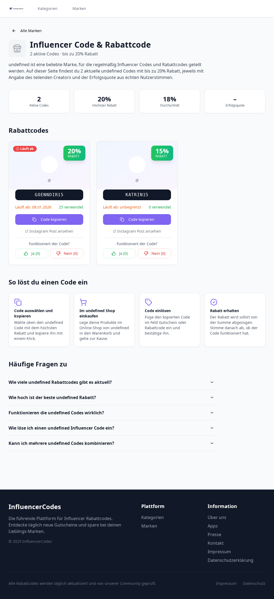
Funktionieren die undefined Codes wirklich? (56, 413)
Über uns (217, 517)
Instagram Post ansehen (51, 231)
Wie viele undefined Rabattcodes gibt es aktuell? (60, 382)
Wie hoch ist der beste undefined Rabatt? (52, 397)
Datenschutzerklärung (230, 560)
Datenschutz (254, 583)
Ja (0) (35, 253)
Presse (214, 534)
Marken (79, 8)
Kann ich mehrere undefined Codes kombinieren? (61, 443)
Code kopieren (54, 219)
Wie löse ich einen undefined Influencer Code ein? (61, 428)
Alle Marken (31, 30)
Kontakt (216, 543)
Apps (213, 526)
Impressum (219, 552)
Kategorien (48, 8)
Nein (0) (71, 253)
